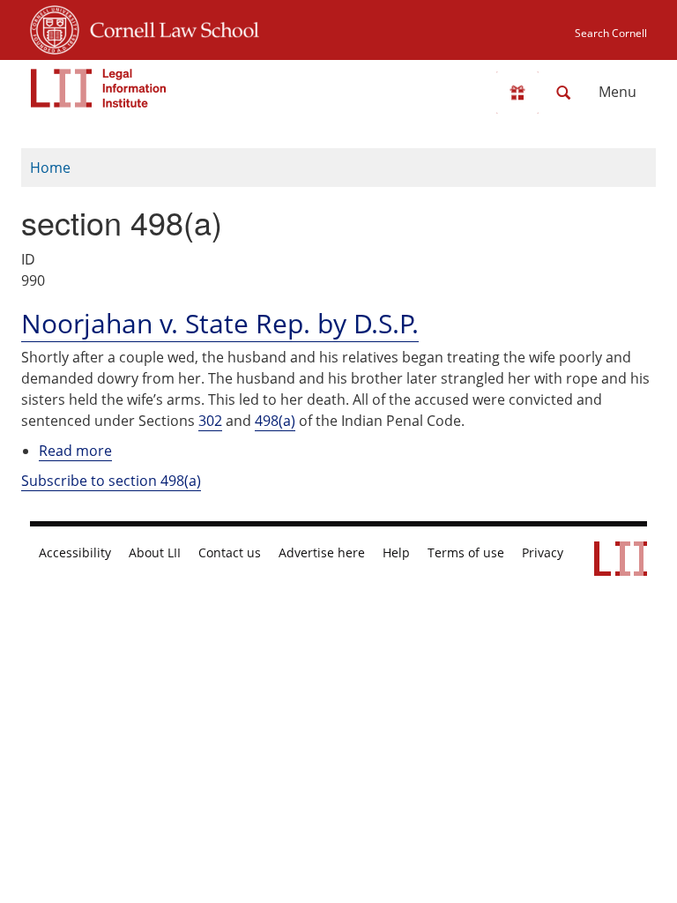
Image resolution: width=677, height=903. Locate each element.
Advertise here (322, 553)
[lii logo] (99, 88)
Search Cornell (611, 33)
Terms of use (466, 553)
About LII (155, 553)
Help (396, 553)
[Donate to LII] (517, 92)
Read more (75, 451)
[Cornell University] (54, 27)
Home (50, 167)
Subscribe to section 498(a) (111, 480)
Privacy (542, 553)
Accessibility (75, 553)
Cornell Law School (169, 27)
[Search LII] (563, 92)
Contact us (229, 553)
